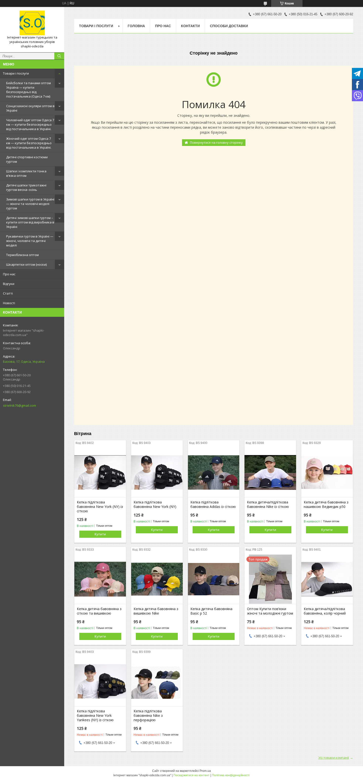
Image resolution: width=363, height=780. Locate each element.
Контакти (190, 26)
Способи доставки (229, 26)
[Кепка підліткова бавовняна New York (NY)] (157, 472)
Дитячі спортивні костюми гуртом (27, 159)
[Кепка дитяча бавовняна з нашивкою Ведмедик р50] (327, 472)
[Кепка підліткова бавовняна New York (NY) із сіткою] (100, 472)
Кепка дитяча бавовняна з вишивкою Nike (156, 611)
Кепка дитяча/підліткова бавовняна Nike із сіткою (268, 504)
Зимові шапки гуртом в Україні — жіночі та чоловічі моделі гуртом (30, 203)
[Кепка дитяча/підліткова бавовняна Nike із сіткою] (270, 472)
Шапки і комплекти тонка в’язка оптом (26, 173)
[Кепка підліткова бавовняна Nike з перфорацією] (157, 681)
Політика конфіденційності (231, 775)
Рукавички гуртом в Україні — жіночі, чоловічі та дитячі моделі (29, 240)
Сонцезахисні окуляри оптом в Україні (30, 108)
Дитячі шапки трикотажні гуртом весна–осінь (26, 187)
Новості (9, 303)
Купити (100, 534)
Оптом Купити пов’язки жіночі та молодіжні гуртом (270, 611)
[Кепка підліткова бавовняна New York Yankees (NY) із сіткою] (100, 681)
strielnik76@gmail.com (19, 405)
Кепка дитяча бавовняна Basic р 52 (211, 611)
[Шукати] (59, 56)
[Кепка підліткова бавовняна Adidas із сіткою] (214, 472)
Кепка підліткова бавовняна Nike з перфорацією (148, 715)
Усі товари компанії (333, 757)
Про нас (9, 274)
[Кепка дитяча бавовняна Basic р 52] (214, 579)
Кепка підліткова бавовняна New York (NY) (155, 504)
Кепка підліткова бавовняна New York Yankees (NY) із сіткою (95, 715)
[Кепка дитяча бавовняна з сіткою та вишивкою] (100, 579)
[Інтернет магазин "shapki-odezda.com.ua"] (32, 23)
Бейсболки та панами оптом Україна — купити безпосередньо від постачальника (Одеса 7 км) (28, 90)
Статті (8, 293)
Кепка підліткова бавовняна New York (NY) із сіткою (100, 506)
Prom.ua (205, 771)
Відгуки (8, 283)
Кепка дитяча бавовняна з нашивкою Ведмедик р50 (326, 504)
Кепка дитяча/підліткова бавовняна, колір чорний (325, 611)
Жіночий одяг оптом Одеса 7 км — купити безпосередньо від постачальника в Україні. (29, 143)
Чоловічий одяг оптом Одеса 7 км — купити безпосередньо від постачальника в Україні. (30, 124)
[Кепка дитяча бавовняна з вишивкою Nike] (157, 579)
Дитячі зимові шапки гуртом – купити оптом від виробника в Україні (30, 222)
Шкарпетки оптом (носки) (26, 264)
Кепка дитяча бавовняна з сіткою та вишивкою (99, 611)
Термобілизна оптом (22, 255)
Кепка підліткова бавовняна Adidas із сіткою (213, 504)
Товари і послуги (16, 73)
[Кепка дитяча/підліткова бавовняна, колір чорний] (327, 579)
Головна (136, 26)
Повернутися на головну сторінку (216, 142)
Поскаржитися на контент (191, 775)
